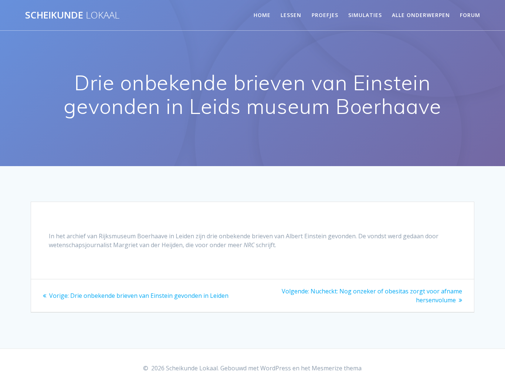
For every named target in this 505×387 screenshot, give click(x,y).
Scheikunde (72, 15)
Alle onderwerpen (421, 14)
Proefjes (325, 14)
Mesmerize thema (337, 368)
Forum (470, 14)
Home (262, 14)
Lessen (291, 14)
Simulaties (365, 14)
